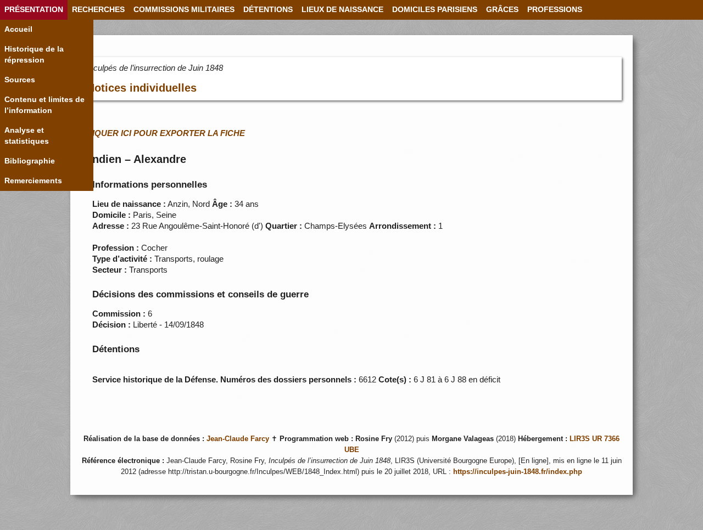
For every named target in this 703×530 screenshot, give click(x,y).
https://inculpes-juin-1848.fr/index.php (517, 472)
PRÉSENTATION (33, 9)
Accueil (18, 29)
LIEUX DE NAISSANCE (342, 9)
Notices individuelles (142, 88)
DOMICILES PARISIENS (434, 9)
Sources (19, 80)
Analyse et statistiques (26, 135)
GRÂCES (502, 9)
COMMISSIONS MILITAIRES (184, 9)
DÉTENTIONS (268, 9)
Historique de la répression (34, 54)
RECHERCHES (98, 9)
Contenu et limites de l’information (44, 105)
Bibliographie (29, 161)
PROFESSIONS (554, 9)
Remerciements (33, 181)
